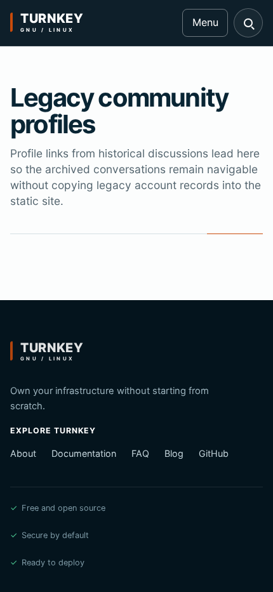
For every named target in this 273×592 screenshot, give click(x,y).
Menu (205, 22)
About (23, 453)
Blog (173, 453)
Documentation (83, 453)
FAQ (140, 453)
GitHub (214, 453)
